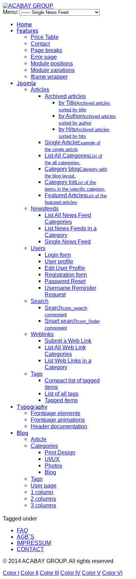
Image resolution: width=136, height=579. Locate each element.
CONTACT (30, 549)
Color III (49, 573)
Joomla (26, 83)
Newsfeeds (45, 209)
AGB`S (25, 537)
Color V (91, 573)
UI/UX (52, 459)
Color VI (112, 573)
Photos (53, 466)
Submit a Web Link (68, 341)
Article (38, 439)
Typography (32, 407)
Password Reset (65, 281)
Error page (44, 57)
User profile (59, 261)
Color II (29, 573)
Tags (37, 374)
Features (27, 30)
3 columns (43, 505)
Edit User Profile (65, 268)
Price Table (45, 37)
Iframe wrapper (49, 77)
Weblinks (42, 334)
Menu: (11, 12)
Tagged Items (61, 400)
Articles (40, 90)
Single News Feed (68, 242)
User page (43, 486)
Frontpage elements (55, 413)
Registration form (66, 275)
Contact (40, 44)
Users (38, 248)
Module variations (53, 70)
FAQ (22, 530)
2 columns (43, 499)
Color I (11, 573)
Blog (22, 433)
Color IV (70, 573)
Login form (58, 255)
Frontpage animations (58, 420)
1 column (42, 492)
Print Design (60, 452)
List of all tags (61, 394)
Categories (44, 446)
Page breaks (46, 50)
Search (39, 301)
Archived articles (65, 96)
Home (24, 24)
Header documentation (59, 426)
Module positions (52, 63)
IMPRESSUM (34, 543)
